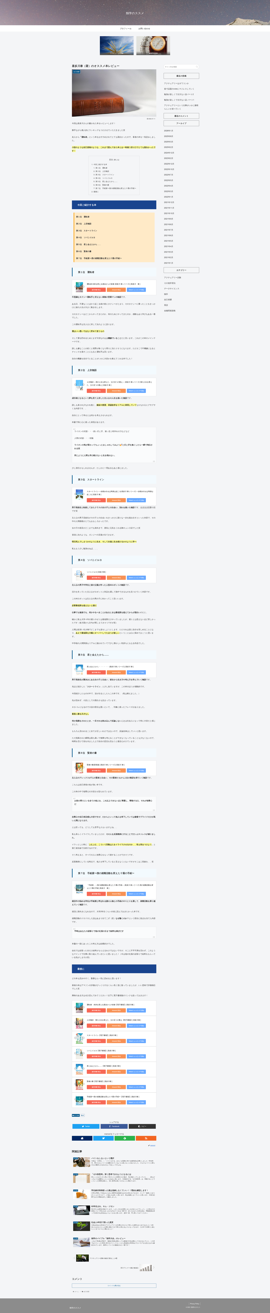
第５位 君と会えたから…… (106, 181)
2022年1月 (168, 196)
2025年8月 (168, 136)
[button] (197, 67)
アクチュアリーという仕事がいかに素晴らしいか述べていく (181, 107)
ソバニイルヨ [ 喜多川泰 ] (96, 572)
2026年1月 (168, 130)
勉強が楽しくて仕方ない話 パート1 (179, 99)
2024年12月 (169, 152)
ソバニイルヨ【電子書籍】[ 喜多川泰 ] (101, 1050)
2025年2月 (168, 147)
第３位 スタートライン (105, 174)
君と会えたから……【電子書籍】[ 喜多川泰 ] (104, 1066)
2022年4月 (168, 185)
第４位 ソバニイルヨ (104, 178)
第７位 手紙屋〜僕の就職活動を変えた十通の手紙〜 (116, 188)
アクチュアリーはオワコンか (176, 83)
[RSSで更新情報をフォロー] (146, 1138)
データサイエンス (171, 288)
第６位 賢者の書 (102, 185)
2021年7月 (168, 229)
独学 (166, 294)
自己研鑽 (76, 1115)
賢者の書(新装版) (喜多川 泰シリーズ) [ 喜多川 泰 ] (105, 764)
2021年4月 (168, 246)
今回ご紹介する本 (100, 164)
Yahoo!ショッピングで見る (136, 290)
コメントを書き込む (114, 1285)
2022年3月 (168, 191)
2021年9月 (168, 218)
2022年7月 (168, 174)
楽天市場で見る (96, 290)
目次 (111, 159)
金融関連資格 (170, 310)
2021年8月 (168, 224)
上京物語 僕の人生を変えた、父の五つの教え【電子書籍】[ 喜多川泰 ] (114, 1020)
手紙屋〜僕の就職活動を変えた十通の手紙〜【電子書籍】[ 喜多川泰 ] (113, 1096)
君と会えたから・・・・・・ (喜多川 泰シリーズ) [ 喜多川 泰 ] (110, 666)
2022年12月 (169, 163)
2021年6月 (168, 235)
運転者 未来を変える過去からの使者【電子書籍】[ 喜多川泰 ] (110, 1004)
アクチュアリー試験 (172, 277)
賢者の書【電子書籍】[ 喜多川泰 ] (99, 1081)
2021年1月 (168, 262)
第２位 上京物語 (102, 171)
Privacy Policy (194, 1304)
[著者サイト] (82, 1138)
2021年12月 (169, 202)
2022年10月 (169, 169)
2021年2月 (168, 257)
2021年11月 (169, 207)
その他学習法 (170, 283)
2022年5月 (168, 180)
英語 (166, 305)
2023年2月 (168, 158)
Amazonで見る (116, 290)
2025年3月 (168, 141)
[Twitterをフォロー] (103, 1138)
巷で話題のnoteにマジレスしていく (179, 88)
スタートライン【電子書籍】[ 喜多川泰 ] (102, 1035)
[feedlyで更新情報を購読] (125, 1138)
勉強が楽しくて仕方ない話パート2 (179, 94)
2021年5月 (168, 240)
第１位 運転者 (101, 167)
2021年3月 (168, 251)
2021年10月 (169, 213)
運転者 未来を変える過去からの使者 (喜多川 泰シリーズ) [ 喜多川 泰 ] (113, 284)
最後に (96, 191)
